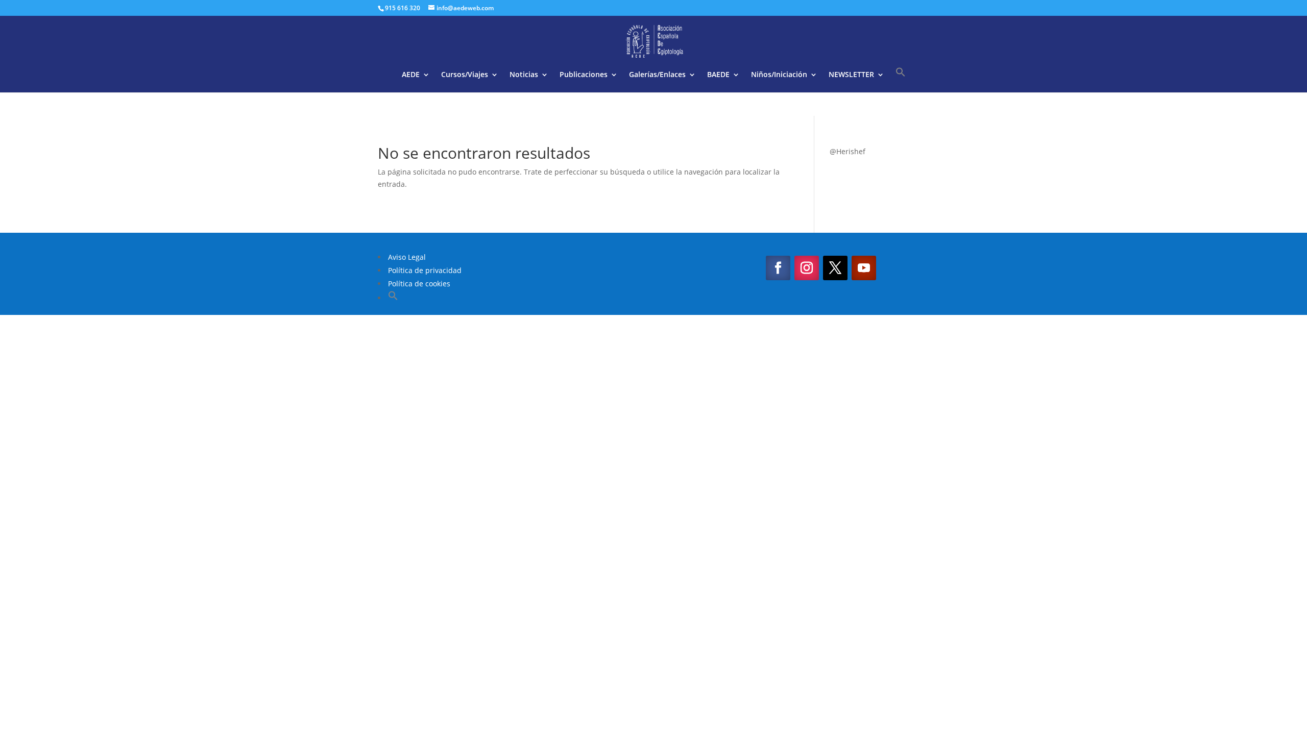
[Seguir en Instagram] (806, 268)
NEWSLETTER (851, 75)
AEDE (411, 75)
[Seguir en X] (835, 268)
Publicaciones (584, 75)
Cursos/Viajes (464, 75)
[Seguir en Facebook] (778, 268)
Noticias (524, 75)
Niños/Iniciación (779, 75)
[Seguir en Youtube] (864, 268)
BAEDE (718, 75)
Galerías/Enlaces (657, 75)
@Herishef (847, 151)
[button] (900, 79)
